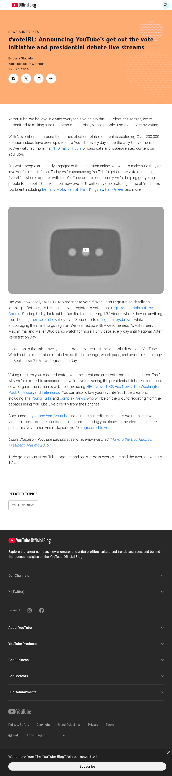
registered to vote (96, 427)
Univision (25, 392)
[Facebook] (41, 610)
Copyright (43, 724)
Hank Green (114, 189)
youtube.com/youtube (50, 416)
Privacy (93, 724)
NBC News (95, 386)
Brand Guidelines (69, 724)
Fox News (123, 386)
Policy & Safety (18, 724)
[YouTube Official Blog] (24, 5)
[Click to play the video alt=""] (86, 250)
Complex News (72, 398)
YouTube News (23, 505)
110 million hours (67, 148)
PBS (109, 386)
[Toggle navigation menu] (5, 5)
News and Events (23, 31)
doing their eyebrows (115, 319)
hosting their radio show (37, 319)
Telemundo (51, 392)
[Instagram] (29, 610)
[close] (168, 752)
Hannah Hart (77, 189)
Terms (110, 724)
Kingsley (96, 189)
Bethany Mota (53, 189)
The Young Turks (38, 398)
